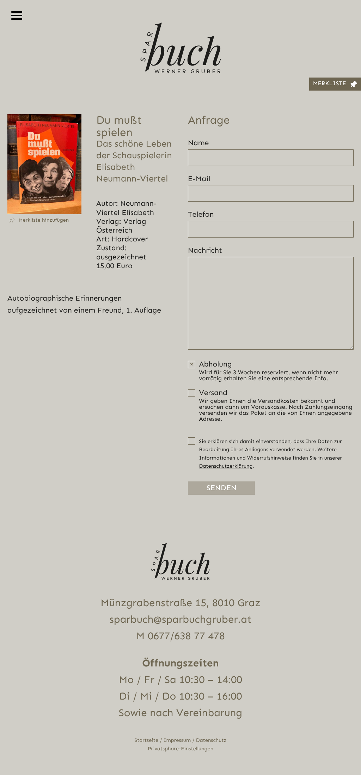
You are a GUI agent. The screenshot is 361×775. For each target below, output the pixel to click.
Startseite (147, 740)
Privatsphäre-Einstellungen (180, 749)
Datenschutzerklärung (226, 466)
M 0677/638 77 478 (180, 636)
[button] (44, 220)
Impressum (177, 740)
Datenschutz (211, 740)
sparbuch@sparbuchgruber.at (181, 620)
